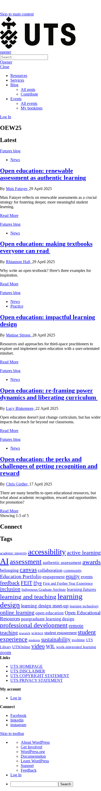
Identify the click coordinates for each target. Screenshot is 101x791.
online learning (17, 612)
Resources (18, 75)
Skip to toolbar (12, 733)
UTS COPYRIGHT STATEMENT (39, 675)
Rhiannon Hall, (19, 262)
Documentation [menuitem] (33, 756)
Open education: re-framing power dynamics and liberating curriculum (49, 394)
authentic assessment (62, 562)
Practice (16, 306)
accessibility (47, 551)
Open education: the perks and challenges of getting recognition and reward (48, 466)
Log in (15, 698)
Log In (5, 117)
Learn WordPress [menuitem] (35, 761)
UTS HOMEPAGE (26, 666)
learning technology (84, 606)
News (15, 160)
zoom (5, 652)
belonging (9, 570)
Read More (9, 215)
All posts (28, 89)
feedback (10, 583)
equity (73, 576)
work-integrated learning (76, 647)
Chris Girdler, (17, 484)
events (87, 576)
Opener (6, 62)
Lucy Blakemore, (20, 408)
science (37, 633)
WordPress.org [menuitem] (33, 751)
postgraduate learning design (47, 618)
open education (49, 612)
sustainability (56, 639)
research (24, 633)
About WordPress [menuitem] (35, 742)
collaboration (50, 570)
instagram (18, 725)
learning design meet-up (45, 605)
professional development (34, 625)
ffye (37, 583)
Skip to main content (17, 14)
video (38, 646)
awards (91, 561)
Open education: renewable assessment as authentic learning (43, 174)
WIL (50, 646)
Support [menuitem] (27, 765)
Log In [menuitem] (15, 775)
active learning (84, 552)
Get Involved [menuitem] (31, 747)
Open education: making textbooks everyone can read (46, 247)
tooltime (78, 640)
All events (29, 103)
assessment (26, 562)
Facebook (18, 715)
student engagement (60, 633)
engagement (53, 576)
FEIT (26, 583)
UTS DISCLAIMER (27, 671)
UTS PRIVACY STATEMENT (36, 680)
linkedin (17, 720)
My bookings (31, 108)
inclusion (10, 589)
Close (4, 67)
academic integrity (13, 553)
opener (5, 52)
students (34, 640)
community (72, 570)
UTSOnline (21, 647)
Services (17, 80)
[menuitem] (55, 784)
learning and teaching (28, 596)
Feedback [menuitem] (29, 770)
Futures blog (10, 151)
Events (15, 99)
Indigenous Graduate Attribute (43, 590)
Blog (14, 85)
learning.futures (81, 589)
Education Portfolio (20, 576)
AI (4, 561)
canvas (28, 569)
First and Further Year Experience (68, 583)
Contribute (29, 94)
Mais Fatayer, (17, 188)
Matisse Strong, (19, 335)
